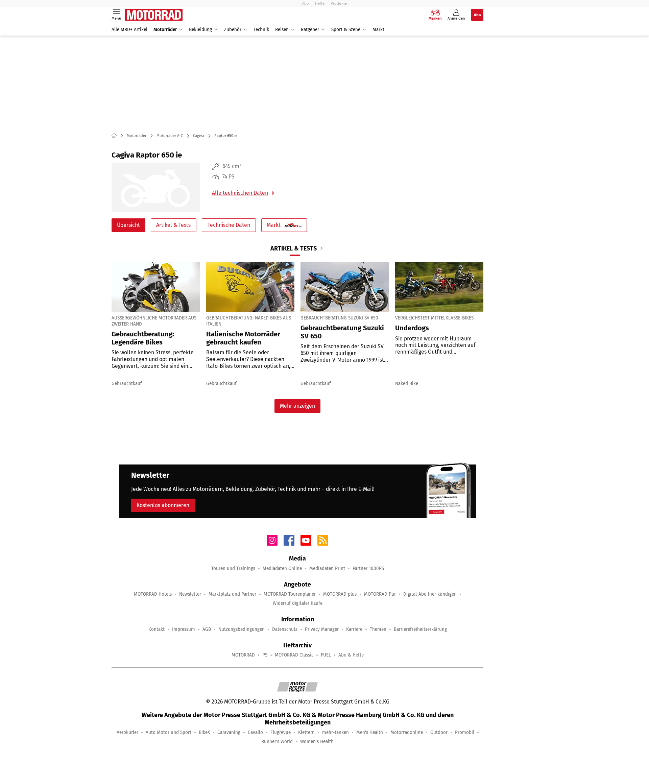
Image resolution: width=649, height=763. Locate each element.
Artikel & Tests (173, 225)
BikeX (204, 732)
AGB (206, 629)
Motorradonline (406, 732)
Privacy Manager (322, 629)
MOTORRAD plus (340, 594)
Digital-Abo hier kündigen (430, 594)
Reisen (282, 29)
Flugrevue (280, 732)
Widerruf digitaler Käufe (297, 603)
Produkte (339, 3)
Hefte (319, 3)
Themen (378, 629)
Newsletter (190, 594)
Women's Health (317, 741)
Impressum (183, 629)
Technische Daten (229, 225)
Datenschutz (284, 629)
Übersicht (128, 225)
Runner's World (277, 741)
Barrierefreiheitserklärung (420, 629)
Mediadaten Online (282, 568)
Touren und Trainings (233, 568)
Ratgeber (310, 29)
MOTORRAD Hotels (153, 594)
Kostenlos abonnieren (163, 505)
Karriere (354, 629)
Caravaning (228, 732)
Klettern (306, 732)
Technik (261, 29)
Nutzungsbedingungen (241, 629)
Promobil (464, 732)
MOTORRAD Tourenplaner (290, 594)
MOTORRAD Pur (380, 594)
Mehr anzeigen (297, 406)
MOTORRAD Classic (294, 655)
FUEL (326, 655)
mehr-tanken (335, 732)
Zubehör (232, 29)
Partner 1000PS (368, 568)
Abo (305, 3)
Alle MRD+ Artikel (129, 29)
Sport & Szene (345, 29)
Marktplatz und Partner (232, 594)
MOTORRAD (243, 655)
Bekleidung (200, 29)
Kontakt (156, 629)
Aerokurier (127, 732)
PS (264, 655)
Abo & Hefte (351, 655)
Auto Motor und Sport (168, 732)
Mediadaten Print (327, 568)
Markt (378, 29)
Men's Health (369, 732)
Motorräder (165, 29)
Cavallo (255, 732)
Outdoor (439, 732)
